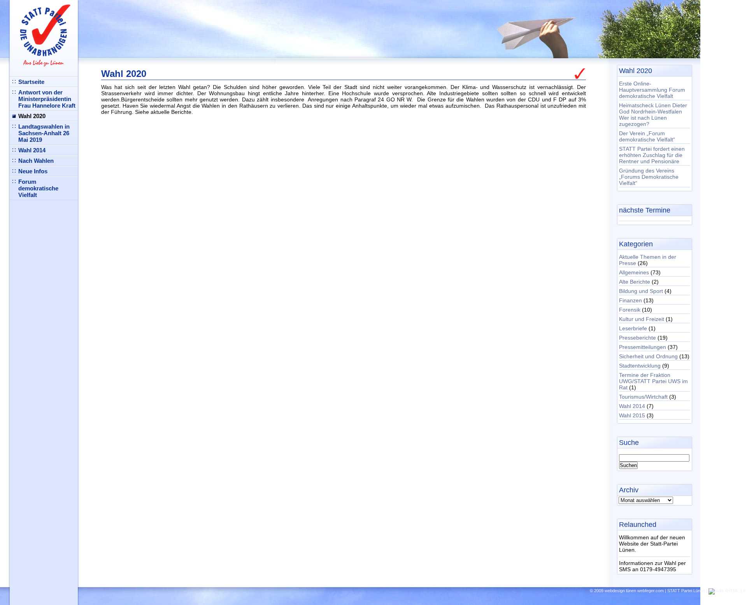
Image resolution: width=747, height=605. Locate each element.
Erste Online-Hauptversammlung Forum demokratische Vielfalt (652, 89)
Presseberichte (637, 338)
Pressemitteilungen (642, 347)
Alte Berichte (634, 282)
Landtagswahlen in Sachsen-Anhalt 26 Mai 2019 (44, 133)
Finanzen (630, 300)
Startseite (31, 81)
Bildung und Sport (641, 291)
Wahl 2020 (32, 116)
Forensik (629, 310)
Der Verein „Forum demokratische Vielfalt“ (647, 136)
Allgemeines (634, 272)
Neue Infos (32, 171)
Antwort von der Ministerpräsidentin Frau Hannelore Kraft (46, 99)
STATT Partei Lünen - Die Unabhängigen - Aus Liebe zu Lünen (41, 32)
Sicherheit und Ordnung (648, 356)
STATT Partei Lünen (686, 590)
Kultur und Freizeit (641, 319)
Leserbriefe (633, 328)
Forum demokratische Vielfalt (38, 188)
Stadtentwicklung (640, 366)
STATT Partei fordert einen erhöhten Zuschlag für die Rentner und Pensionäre (652, 155)
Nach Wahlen (36, 160)
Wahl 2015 (632, 415)
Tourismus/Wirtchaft (643, 397)
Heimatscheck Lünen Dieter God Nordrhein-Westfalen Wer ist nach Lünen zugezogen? (653, 114)
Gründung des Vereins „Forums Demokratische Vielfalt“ (649, 176)
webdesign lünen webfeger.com (634, 590)
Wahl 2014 (32, 150)
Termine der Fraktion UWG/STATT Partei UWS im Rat (653, 381)
